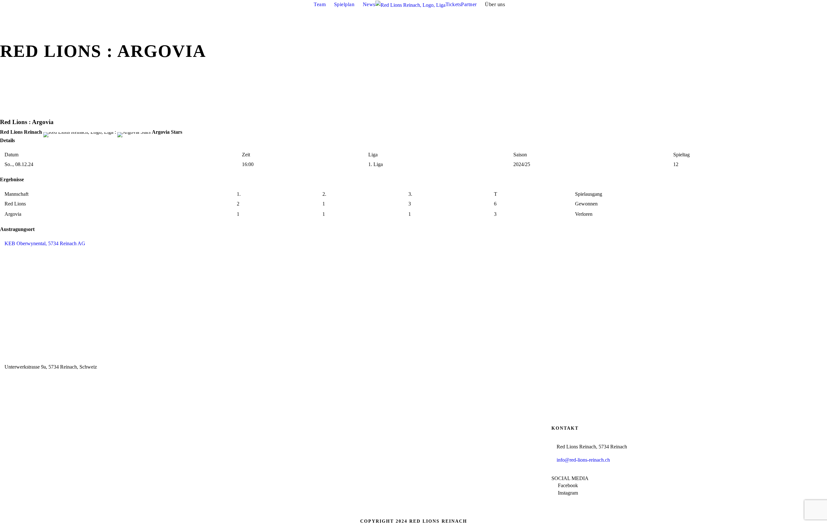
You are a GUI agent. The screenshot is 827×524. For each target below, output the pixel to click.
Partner (469, 4)
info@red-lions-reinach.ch (583, 460)
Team (320, 4)
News (369, 4)
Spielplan (344, 4)
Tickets (453, 4)
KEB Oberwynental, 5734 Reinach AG (45, 243)
